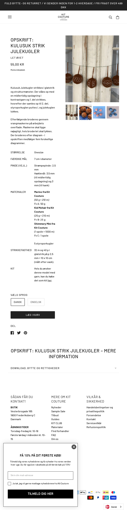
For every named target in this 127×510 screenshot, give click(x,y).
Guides (55, 419)
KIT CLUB (56, 423)
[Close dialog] (73, 446)
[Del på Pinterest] (25, 332)
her (49, 280)
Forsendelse (93, 415)
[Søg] (110, 17)
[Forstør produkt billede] (92, 68)
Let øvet (17, 57)
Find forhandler (60, 431)
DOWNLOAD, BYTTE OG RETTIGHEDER (35, 368)
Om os (54, 438)
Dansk (114, 507)
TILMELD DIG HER (40, 494)
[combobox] (114, 507)
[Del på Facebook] (12, 332)
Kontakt (91, 419)
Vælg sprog (19, 294)
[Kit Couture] (63, 16)
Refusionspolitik (96, 427)
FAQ (53, 434)
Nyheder (56, 407)
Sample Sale (58, 411)
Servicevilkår (94, 423)
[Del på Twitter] (19, 332)
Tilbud (55, 415)
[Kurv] (117, 17)
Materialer (57, 427)
